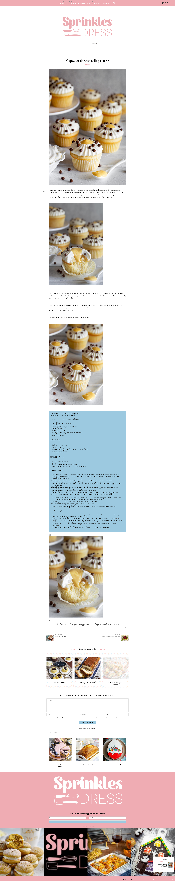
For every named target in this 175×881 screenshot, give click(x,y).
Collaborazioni (94, 2)
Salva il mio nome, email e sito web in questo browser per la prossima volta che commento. (88, 718)
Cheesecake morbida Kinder (162, 865)
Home (62, 2)
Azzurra (81, 2)
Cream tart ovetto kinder (115, 765)
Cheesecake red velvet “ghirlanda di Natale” (87, 683)
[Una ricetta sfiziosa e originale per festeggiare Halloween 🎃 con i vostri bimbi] (110, 852)
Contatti (107, 2)
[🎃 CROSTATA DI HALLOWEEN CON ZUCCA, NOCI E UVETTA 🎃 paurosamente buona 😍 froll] (66, 852)
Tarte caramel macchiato (59, 683)
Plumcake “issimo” (87, 765)
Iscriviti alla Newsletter (87, 822)
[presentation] (49, 668)
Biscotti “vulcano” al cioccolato (115, 683)
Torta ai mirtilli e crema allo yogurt (60, 765)
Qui (58, 525)
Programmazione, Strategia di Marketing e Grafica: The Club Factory (157, 879)
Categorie (71, 2)
